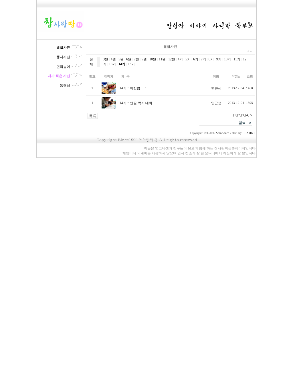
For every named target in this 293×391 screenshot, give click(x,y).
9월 (144, 59)
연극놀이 (63, 67)
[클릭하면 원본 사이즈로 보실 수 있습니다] (109, 93)
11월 (162, 59)
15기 (131, 64)
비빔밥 (135, 88)
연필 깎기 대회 (141, 103)
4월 (113, 59)
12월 (171, 59)
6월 (128, 59)
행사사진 (63, 57)
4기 (180, 59)
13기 (112, 64)
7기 (203, 59)
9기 (218, 59)
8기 (211, 59)
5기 (188, 59)
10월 (152, 59)
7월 (136, 59)
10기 (227, 59)
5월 (121, 59)
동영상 (65, 86)
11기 (236, 59)
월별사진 (63, 48)
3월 (105, 59)
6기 (195, 59)
